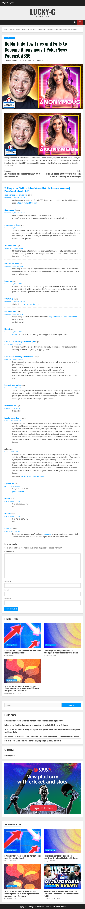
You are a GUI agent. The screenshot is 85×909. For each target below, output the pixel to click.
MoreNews (50, 906)
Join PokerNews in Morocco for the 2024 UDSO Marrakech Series (22, 174)
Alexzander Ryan (11, 263)
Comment (9, 551)
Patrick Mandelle (12, 61)
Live (80, 22)
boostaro (8, 528)
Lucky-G (42, 11)
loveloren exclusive (12, 418)
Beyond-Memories (12, 385)
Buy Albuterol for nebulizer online (63, 316)
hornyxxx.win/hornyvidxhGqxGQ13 (19, 341)
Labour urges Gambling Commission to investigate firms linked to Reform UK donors (62, 635)
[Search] (75, 22)
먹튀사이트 (8, 299)
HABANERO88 (10, 405)
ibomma (8, 281)
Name (7, 581)
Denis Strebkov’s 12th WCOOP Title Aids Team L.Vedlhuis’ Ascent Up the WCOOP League (63, 174)
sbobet (7, 498)
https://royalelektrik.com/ (27, 203)
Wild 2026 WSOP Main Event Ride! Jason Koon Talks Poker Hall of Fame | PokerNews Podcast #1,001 (41, 736)
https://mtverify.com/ (30, 304)
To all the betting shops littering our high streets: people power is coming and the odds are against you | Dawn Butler (22, 671)
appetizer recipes (12, 225)
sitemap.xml (10, 210)
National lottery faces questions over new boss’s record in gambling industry (22, 635)
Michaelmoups (10, 311)
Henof (7, 329)
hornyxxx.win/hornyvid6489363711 (19, 356)
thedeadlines (10, 245)
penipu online (18, 491)
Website (7, 598)
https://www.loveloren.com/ (32, 476)
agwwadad (9, 483)
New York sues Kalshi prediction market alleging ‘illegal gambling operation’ (33, 740)
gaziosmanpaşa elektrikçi (16, 195)
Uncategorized (9, 38)
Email (7, 590)
